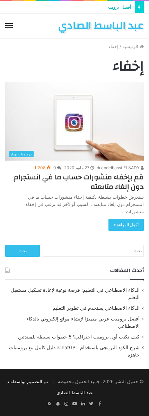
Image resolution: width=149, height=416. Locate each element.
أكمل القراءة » (126, 224)
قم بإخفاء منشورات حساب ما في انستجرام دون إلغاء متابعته (79, 182)
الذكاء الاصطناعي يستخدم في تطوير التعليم (96, 308)
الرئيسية (131, 46)
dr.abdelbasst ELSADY (119, 167)
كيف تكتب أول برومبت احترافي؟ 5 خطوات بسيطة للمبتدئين (79, 337)
